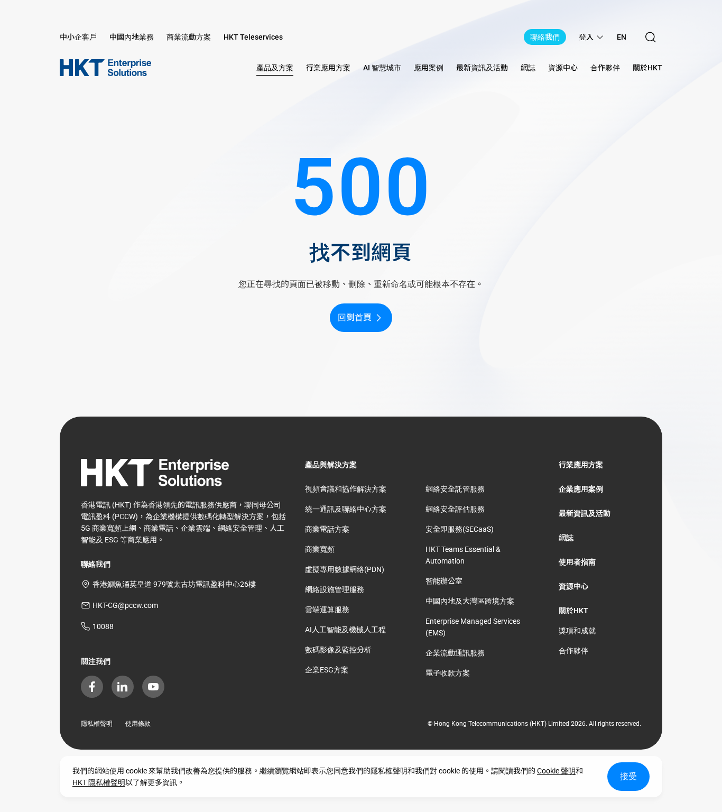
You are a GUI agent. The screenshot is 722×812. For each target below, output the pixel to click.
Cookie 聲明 (556, 771)
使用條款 (138, 723)
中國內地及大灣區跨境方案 (469, 601)
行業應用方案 (581, 464)
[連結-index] (105, 67)
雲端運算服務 (327, 609)
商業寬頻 (320, 549)
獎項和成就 (577, 630)
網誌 (566, 537)
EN (621, 37)
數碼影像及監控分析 (338, 649)
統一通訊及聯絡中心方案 (345, 509)
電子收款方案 (447, 673)
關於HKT (573, 610)
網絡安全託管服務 (455, 489)
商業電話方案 (327, 529)
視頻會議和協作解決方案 (345, 489)
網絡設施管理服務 (334, 589)
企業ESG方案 (326, 670)
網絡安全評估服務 (455, 509)
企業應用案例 (581, 489)
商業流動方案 (188, 37)
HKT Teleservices (253, 37)
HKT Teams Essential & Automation (463, 555)
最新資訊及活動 (584, 513)
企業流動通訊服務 (455, 653)
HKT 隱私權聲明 (98, 782)
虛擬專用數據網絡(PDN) (344, 569)
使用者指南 (577, 562)
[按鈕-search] (650, 37)
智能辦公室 (443, 581)
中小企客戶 (78, 37)
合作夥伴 (573, 651)
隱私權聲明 (97, 723)
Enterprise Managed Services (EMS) (472, 627)
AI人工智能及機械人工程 (345, 629)
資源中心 (573, 586)
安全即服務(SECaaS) (459, 529)
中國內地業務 (131, 37)
